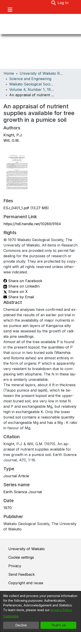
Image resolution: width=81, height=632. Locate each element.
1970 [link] (7, 508)
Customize (11, 616)
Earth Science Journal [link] (22, 492)
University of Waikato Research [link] (42, 73)
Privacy (14, 566)
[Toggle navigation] (10, 9)
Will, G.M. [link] (11, 140)
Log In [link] (63, 2)
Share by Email (20, 297)
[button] (53, 2)
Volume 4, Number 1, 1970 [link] (31, 89)
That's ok (58, 625)
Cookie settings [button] (21, 557)
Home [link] (9, 73)
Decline (21, 625)
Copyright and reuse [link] (25, 583)
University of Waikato (26, 549)
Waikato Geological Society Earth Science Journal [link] (31, 84)
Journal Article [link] (16, 476)
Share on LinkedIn (23, 286)
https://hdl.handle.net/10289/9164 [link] (32, 224)
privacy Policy (61, 610)
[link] (26, 208)
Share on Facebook (24, 281)
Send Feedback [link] (21, 574)
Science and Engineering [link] (30, 78)
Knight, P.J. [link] (12, 135)
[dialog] (40, 611)
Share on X (17, 291)
